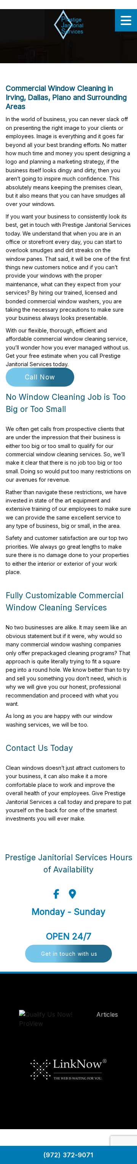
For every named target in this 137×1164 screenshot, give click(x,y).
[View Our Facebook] (56, 894)
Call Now (40, 377)
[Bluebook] (53, 1021)
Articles (107, 1014)
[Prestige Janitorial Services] (68, 24)
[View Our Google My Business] (72, 894)
